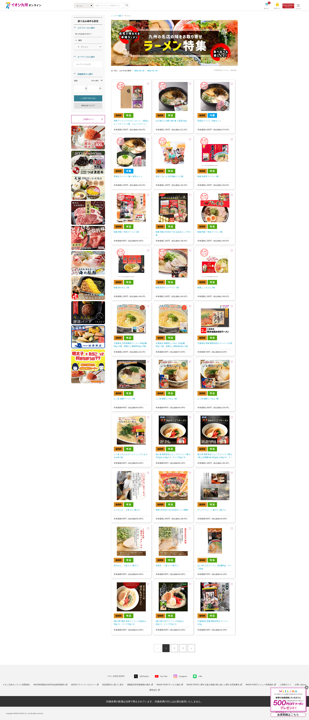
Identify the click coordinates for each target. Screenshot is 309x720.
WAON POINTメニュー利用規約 (259, 684)
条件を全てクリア (88, 105)
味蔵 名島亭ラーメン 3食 (208, 176)
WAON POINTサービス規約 (168, 684)
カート (267, 8)
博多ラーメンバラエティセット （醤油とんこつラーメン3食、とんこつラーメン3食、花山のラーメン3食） (131, 122)
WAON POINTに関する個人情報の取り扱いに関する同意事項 (213, 684)
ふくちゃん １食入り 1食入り (127, 509)
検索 (126, 5)
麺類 (120, 16)
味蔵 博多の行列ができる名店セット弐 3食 (173, 233)
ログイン (277, 8)
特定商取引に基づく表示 (112, 684)
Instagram (183, 676)
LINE (200, 676)
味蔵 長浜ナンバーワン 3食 (167, 287)
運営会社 (153, 689)
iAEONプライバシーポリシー (83, 684)
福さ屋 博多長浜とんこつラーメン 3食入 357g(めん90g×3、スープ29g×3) (173, 456)
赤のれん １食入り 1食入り (126, 565)
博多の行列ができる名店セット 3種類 (172, 509)
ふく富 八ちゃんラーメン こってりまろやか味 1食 (130, 456)
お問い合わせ (300, 684)
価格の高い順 (152, 70)
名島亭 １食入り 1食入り (167, 565)
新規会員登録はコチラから (288, 6)
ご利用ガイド (88, 119)
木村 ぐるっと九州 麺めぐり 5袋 (169, 176)
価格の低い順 (139, 70)
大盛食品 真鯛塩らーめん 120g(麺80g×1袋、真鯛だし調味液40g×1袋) (172, 345)
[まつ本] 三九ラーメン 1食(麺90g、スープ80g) (214, 567)
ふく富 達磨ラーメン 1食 (124, 398)
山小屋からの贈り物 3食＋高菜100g (171, 120)
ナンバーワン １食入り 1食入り (211, 509)
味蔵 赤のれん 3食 (121, 287)
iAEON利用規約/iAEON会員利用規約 (49, 684)
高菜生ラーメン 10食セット (209, 120)
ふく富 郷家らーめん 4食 (208, 398)
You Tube (163, 676)
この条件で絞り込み (88, 98)
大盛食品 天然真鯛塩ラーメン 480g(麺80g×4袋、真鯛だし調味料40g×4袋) (130, 345)
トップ (113, 16)
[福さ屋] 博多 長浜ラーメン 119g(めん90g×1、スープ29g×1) (130, 622)
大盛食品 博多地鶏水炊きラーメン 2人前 (214, 343)
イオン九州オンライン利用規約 (16, 684)
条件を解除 (95, 80)
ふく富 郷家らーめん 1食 (166, 398)
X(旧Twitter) (144, 676)
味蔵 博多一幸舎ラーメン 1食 (126, 231)
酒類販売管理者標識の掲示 (138, 684)
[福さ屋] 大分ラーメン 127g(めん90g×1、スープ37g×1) (170, 622)
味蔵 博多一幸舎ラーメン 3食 (210, 231)
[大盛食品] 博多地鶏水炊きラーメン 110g (212, 622)
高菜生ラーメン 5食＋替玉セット (128, 176)
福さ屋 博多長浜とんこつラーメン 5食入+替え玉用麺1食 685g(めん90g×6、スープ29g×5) (214, 456)
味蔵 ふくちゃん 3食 (206, 287)
